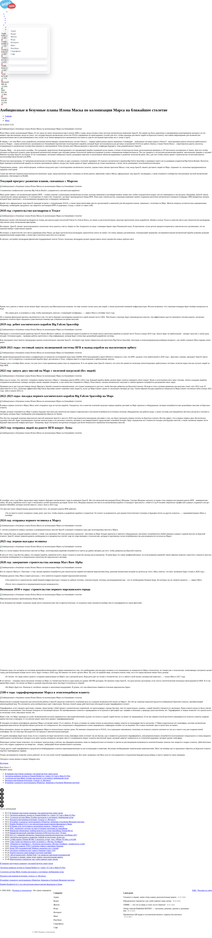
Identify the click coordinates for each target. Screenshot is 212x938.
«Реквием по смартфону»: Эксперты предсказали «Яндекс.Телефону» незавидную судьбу (47, 844)
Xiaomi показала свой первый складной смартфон (31, 853)
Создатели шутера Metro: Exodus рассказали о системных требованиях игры (37, 778)
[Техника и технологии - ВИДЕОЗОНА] (8, 8)
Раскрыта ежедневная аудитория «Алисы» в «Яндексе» (28, 780)
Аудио (56, 897)
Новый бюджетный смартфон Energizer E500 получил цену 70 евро (38, 833)
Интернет (57, 912)
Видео (56, 901)
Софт (55, 927)
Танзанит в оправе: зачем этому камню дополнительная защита (36, 857)
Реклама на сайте (205, 890)
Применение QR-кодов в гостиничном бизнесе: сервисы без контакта (152, 914)
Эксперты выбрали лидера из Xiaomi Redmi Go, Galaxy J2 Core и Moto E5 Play (37, 776)
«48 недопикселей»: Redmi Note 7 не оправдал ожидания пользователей (40, 855)
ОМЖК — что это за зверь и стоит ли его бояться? (144, 905)
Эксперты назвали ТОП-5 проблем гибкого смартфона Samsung (36, 846)
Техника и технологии (21, 890)
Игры (55, 908)
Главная (8, 116)
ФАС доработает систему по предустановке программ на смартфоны (38, 828)
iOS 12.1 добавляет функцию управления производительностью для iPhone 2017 (43, 835)
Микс (7, 120)
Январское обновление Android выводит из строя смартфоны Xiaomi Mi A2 (41, 831)
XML (194, 890)
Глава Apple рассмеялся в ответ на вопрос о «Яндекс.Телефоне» (36, 842)
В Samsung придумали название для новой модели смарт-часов (31, 774)
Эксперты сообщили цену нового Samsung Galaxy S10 (32, 850)
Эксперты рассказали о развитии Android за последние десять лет (37, 837)
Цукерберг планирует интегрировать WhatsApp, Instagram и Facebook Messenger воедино (42, 783)
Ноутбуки (57, 920)
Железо (56, 905)
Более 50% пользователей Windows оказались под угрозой (34, 848)
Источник (4, 763)
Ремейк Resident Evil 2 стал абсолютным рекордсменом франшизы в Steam (41, 824)
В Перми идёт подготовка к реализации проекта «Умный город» (37, 826)
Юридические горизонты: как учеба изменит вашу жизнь (34, 859)
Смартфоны (58, 924)
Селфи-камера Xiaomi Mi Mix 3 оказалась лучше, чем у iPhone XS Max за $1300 (43, 839)
